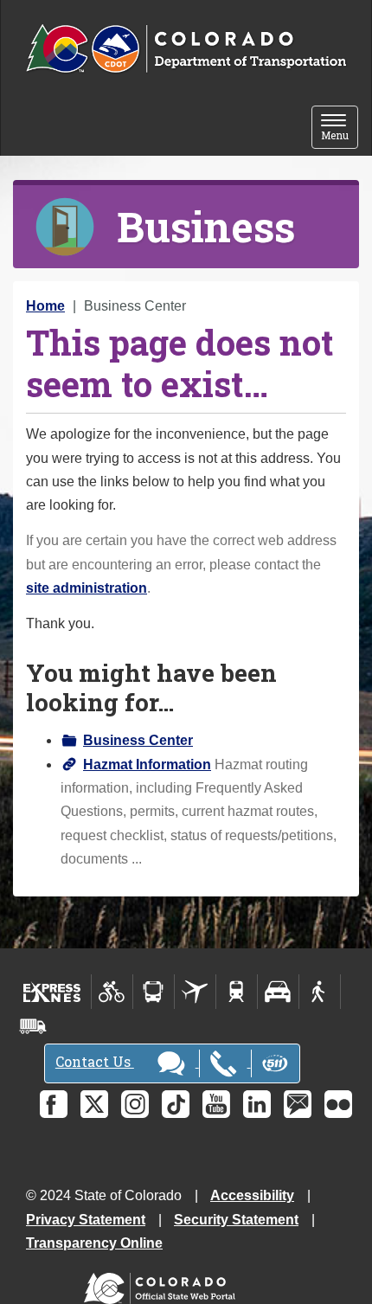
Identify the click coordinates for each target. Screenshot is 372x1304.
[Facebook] (53, 1104)
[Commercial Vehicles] (33, 1026)
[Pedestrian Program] (319, 991)
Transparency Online (94, 1243)
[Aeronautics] (195, 991)
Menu (339, 128)
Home (45, 306)
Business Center (138, 740)
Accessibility (252, 1195)
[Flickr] (338, 1104)
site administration (86, 588)
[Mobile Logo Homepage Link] (186, 49)
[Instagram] (135, 1104)
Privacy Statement (85, 1219)
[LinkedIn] (257, 1104)
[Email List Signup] (297, 1104)
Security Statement (236, 1219)
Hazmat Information (147, 764)
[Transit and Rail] (153, 991)
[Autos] (278, 991)
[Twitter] (94, 1104)
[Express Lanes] (52, 991)
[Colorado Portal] (163, 1284)
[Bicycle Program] (112, 991)
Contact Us (94, 1061)
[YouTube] (216, 1104)
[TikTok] (175, 1104)
